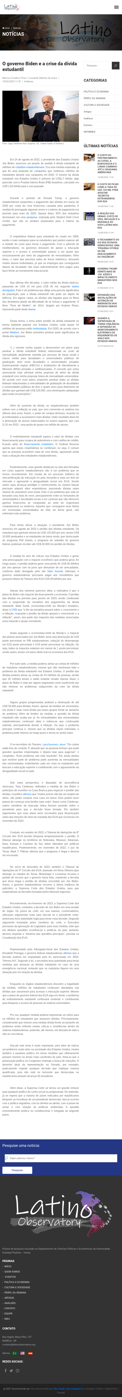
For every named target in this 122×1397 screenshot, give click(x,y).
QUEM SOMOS (12, 1271)
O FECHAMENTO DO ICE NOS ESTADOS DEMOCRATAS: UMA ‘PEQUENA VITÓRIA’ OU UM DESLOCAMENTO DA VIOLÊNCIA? (108, 248)
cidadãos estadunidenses (29, 167)
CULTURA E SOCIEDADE (96, 105)
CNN (14, 609)
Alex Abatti (59, 1388)
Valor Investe (55, 571)
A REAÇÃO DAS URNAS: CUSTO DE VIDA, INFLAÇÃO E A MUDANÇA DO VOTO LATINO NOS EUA (109, 220)
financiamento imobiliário (38, 444)
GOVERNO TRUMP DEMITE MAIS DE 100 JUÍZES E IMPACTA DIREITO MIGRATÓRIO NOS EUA (107, 275)
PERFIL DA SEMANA (94, 98)
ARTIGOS (9, 1297)
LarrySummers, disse (54, 744)
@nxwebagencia (75, 1388)
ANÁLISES (10, 1303)
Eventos (88, 125)
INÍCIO (7, 1266)
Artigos (88, 111)
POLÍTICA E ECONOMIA (96, 91)
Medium (14, 332)
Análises (88, 118)
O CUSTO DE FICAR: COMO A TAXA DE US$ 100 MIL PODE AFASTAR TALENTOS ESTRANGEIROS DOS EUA (108, 193)
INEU (7, 1318)
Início (7, 28)
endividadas (40, 328)
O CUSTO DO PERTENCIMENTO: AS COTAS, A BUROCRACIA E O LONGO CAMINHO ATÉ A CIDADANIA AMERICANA (107, 164)
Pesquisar (17, 1170)
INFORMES (89, 131)
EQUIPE (8, 1313)
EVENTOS (10, 1276)
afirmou (27, 794)
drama (31, 309)
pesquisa (32, 217)
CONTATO (9, 1308)
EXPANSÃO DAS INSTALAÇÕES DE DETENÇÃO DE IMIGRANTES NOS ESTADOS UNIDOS (107, 301)
